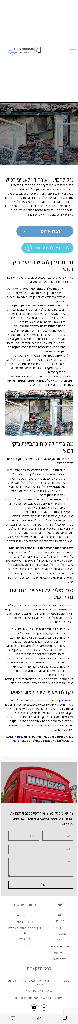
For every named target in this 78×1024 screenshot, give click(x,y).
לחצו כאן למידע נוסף (51, 248)
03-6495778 (21, 741)
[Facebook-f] (44, 1007)
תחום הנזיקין (66, 700)
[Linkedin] (34, 1007)
